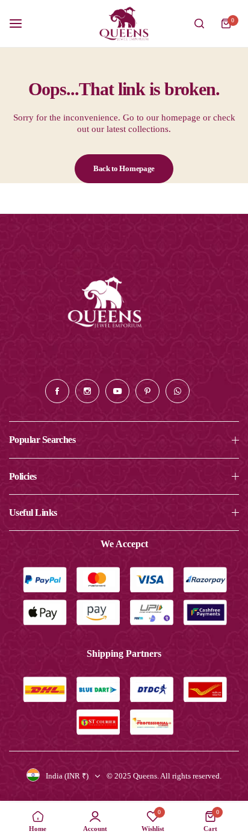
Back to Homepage (124, 168)
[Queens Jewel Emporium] (124, 23)
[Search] (199, 23)
